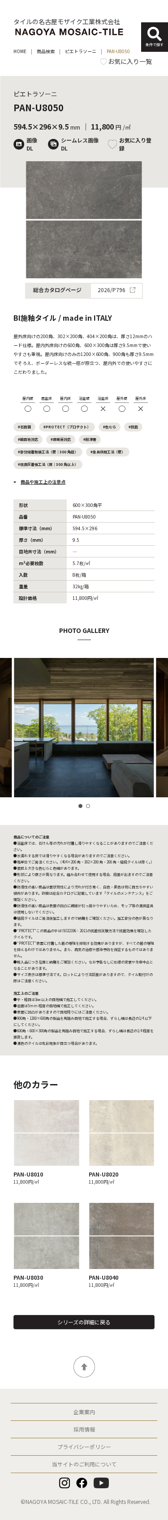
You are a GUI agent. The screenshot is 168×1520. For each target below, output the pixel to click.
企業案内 (84, 1411)
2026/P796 (112, 290)
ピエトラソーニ (80, 51)
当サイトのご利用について (84, 1464)
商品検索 (46, 51)
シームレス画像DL (80, 144)
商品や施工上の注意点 (43, 481)
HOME (19, 51)
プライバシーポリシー (84, 1446)
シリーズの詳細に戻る (84, 1322)
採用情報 (84, 1429)
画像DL (31, 144)
